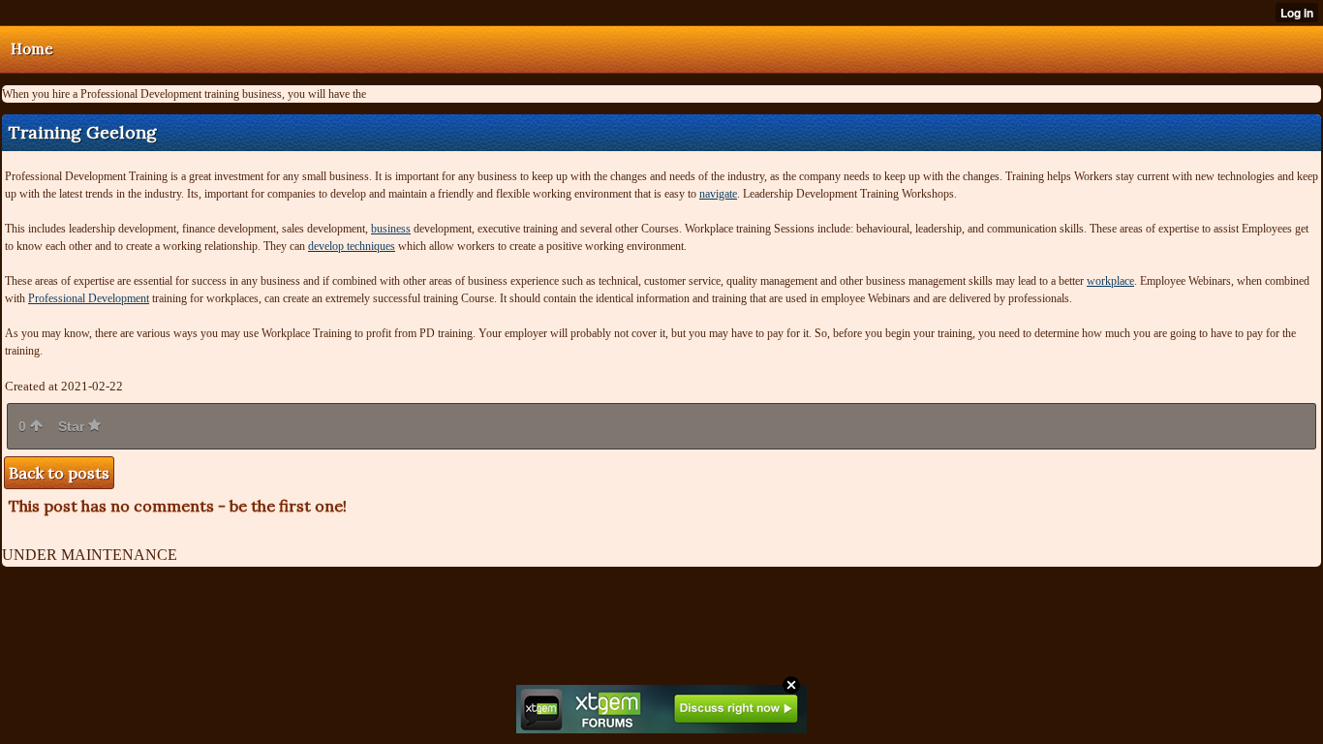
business (391, 228)
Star (73, 426)
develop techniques (351, 246)
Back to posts (59, 472)
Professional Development (88, 298)
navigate (718, 194)
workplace (1110, 281)
